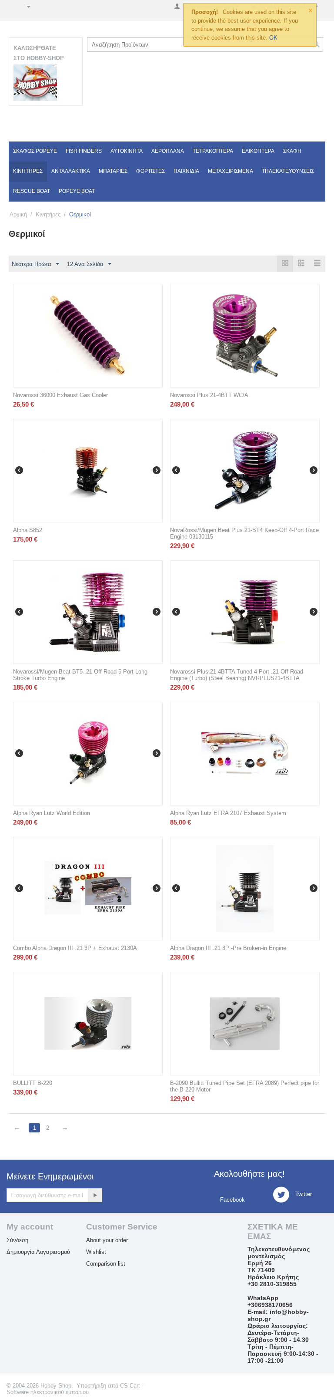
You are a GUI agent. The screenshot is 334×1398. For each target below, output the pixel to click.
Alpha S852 (27, 530)
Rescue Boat (31, 191)
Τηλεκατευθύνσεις (288, 171)
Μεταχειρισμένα (230, 171)
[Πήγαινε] (95, 1195)
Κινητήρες (28, 171)
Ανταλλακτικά (70, 171)
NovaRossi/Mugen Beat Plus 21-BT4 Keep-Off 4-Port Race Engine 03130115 (244, 533)
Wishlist (96, 1252)
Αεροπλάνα (167, 151)
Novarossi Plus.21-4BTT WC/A (209, 395)
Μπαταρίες (113, 171)
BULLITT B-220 (32, 1083)
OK (273, 37)
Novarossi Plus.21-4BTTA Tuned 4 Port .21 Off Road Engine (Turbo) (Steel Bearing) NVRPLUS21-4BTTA (236, 674)
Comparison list (105, 1263)
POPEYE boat (77, 191)
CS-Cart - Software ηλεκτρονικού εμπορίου (75, 1388)
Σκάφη (292, 151)
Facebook (231, 1199)
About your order (107, 1240)
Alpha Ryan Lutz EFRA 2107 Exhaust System (228, 813)
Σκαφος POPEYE (35, 151)
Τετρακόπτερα (213, 151)
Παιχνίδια (186, 171)
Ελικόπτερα (258, 151)
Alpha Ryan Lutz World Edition (51, 813)
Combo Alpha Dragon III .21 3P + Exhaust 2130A (75, 948)
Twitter (303, 1194)
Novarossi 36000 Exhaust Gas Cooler (60, 395)
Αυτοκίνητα (126, 151)
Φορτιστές (150, 171)
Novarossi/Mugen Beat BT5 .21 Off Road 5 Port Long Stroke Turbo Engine (80, 674)
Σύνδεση (17, 1240)
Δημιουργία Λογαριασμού (38, 1252)
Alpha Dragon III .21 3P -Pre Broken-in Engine (228, 948)
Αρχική (18, 214)
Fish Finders (84, 151)
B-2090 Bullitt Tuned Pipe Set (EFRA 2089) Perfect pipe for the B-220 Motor (244, 1086)
